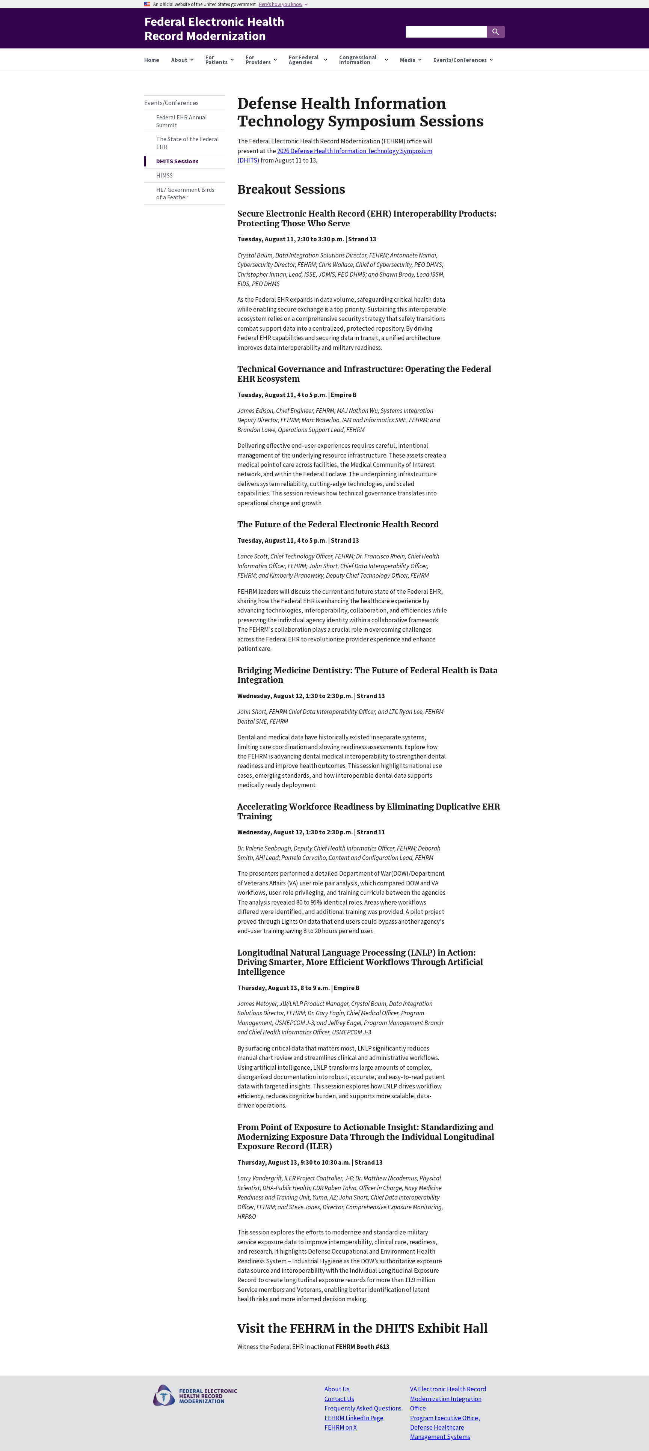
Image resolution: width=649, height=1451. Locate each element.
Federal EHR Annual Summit (181, 121)
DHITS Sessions (177, 161)
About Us (337, 1389)
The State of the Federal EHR (187, 143)
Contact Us (339, 1399)
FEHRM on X (340, 1427)
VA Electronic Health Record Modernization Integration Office (448, 1398)
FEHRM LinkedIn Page (353, 1418)
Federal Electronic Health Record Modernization (214, 28)
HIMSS (164, 175)
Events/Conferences (171, 103)
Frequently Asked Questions (362, 1408)
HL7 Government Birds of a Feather (185, 193)
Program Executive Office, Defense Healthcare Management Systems (445, 1427)
